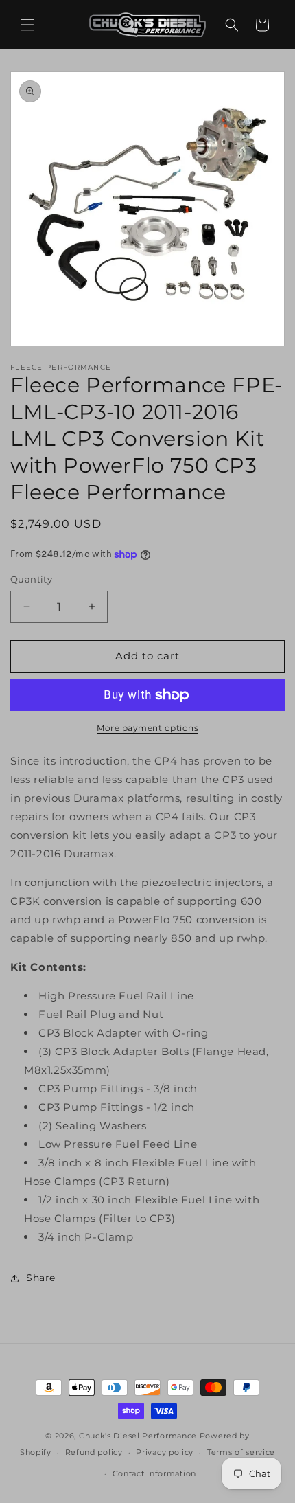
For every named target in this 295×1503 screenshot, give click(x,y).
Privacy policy (164, 1452)
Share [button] (41, 1278)
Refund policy (94, 1452)
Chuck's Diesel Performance (138, 1435)
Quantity (31, 579)
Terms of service (241, 1452)
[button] (27, 25)
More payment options (147, 728)
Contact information (154, 1473)
